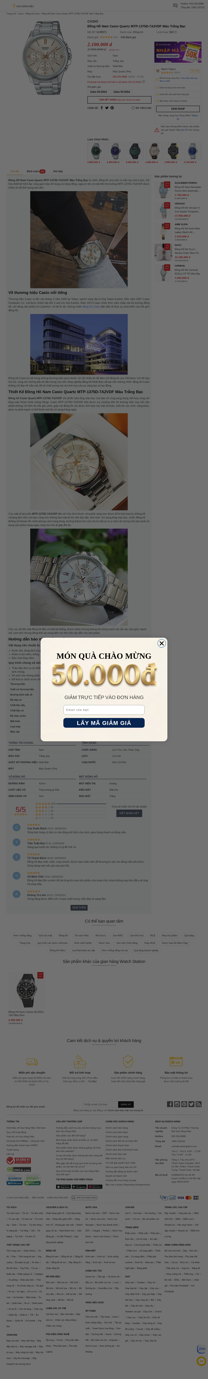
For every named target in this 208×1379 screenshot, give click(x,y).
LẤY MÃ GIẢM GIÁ (104, 723)
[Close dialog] (162, 643)
